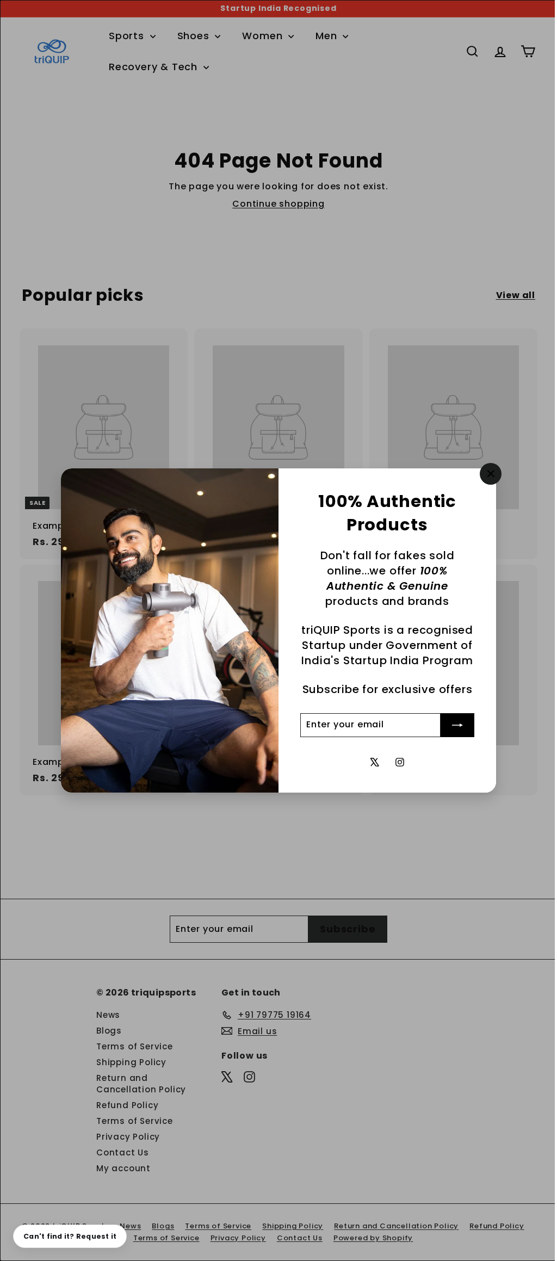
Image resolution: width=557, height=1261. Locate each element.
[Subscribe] (454, 725)
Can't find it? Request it (69, 1236)
